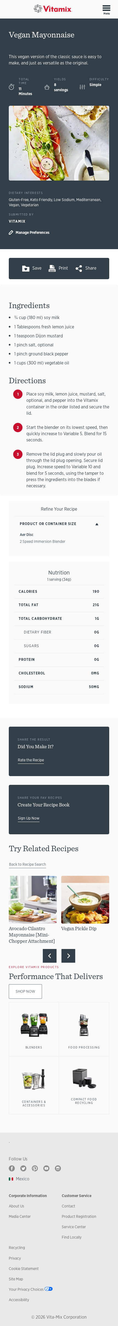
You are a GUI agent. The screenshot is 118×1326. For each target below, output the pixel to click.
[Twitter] (23, 1168)
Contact (68, 1206)
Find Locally (72, 1237)
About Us (16, 1206)
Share (90, 268)
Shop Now (25, 991)
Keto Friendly (41, 199)
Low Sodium (64, 199)
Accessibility (19, 1299)
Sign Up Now (29, 818)
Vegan (14, 204)
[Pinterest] (35, 1168)
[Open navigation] (106, 8)
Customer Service (76, 1195)
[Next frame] (68, 956)
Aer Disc (26, 534)
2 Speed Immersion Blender (42, 541)
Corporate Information (28, 1195)
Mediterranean (88, 199)
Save (36, 268)
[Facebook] (12, 1168)
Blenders (34, 1047)
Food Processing (84, 1047)
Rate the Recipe (31, 760)
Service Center (74, 1226)
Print (63, 268)
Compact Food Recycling (84, 1101)
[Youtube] (46, 1168)
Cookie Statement (24, 1268)
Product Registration (79, 1216)
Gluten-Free (19, 199)
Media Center (20, 1216)
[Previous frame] (50, 956)
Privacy (15, 1258)
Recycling (17, 1247)
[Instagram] (58, 1168)
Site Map (16, 1279)
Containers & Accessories (34, 1103)
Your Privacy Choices (26, 1289)
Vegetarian (30, 204)
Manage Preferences (32, 232)
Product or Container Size (48, 523)
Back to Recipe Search (27, 864)
